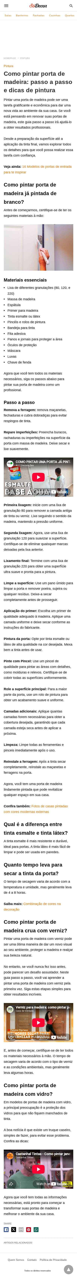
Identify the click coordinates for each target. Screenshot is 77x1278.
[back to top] (68, 1269)
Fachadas (38, 15)
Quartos (69, 15)
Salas (8, 15)
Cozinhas (54, 15)
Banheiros (22, 15)
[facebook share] (6, 1229)
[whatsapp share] (36, 1229)
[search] (71, 6)
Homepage (10, 58)
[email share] (21, 1229)
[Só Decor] (38, 5)
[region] (38, 40)
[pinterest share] (28, 1229)
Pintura (25, 58)
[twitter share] (13, 1229)
